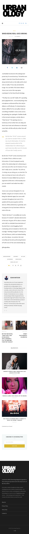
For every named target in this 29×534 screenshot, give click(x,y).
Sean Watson (15, 278)
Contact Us (4, 513)
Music (14, 30)
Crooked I (15, 256)
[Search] (25, 23)
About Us (4, 502)
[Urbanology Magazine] (14, 11)
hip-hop (23, 256)
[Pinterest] (18, 265)
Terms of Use (4, 509)
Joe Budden (10, 259)
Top (15, 530)
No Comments (17, 36)
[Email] (21, 67)
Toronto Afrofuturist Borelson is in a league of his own (14, 372)
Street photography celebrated (23, 335)
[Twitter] (12, 67)
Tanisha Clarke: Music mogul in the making (14, 396)
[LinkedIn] (16, 67)
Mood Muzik (18, 259)
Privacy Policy (5, 506)
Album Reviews (6, 256)
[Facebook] (7, 67)
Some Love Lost (14, 262)
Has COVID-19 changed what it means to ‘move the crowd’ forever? (14, 419)
